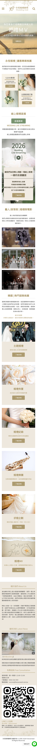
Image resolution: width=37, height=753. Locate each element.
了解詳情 (10, 86)
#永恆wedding (8, 657)
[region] (18, 34)
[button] (2, 34)
